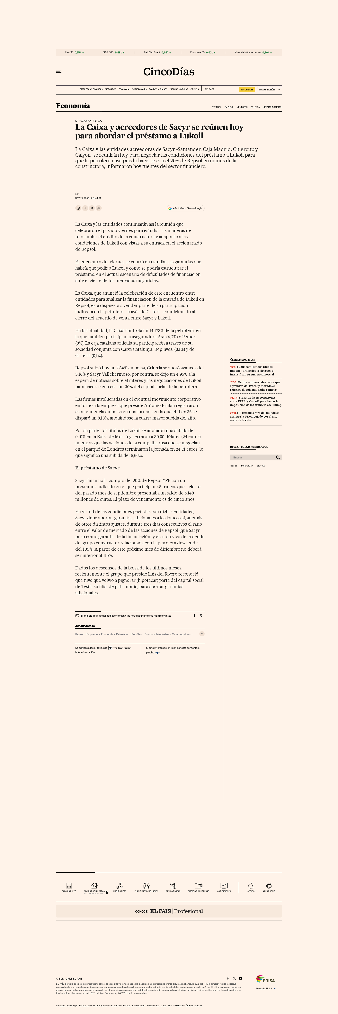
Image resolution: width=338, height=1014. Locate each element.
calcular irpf (69, 891)
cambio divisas (173, 891)
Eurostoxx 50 (197, 52)
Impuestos (241, 107)
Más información (85, 652)
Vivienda (217, 107)
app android (269, 891)
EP (77, 194)
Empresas (92, 634)
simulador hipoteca (94, 891)
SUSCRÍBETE (247, 89)
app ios (250, 891)
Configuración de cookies (108, 1005)
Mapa (163, 1005)
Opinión (195, 89)
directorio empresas (198, 891)
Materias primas (181, 634)
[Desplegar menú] (59, 71)
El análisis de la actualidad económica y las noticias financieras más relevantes (126, 615)
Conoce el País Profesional (169, 911)
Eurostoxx (247, 466)
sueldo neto (119, 891)
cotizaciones (224, 891)
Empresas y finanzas (91, 89)
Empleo (229, 107)
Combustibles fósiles (157, 634)
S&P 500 (108, 52)
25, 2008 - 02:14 (88, 198)
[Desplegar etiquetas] (202, 633)
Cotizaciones (139, 89)
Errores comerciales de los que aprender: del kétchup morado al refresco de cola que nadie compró (255, 386)
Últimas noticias (179, 89)
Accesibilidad (152, 1005)
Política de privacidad (134, 1005)
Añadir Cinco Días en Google (187, 208)
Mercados (110, 89)
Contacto (60, 1005)
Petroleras (122, 634)
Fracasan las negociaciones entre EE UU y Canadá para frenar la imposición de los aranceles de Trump (255, 401)
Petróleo (136, 634)
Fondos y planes (158, 89)
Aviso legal (72, 1005)
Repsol (79, 634)
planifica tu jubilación (146, 891)
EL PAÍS (207, 88)
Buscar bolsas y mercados (249, 446)
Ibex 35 (69, 52)
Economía (124, 89)
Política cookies (87, 1005)
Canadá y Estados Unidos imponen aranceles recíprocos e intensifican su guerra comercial (252, 370)
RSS (169, 1005)
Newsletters (178, 1005)
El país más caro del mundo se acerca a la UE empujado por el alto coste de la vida (254, 416)
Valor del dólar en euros (248, 52)
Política (255, 107)
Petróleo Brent (152, 52)
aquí (157, 652)
